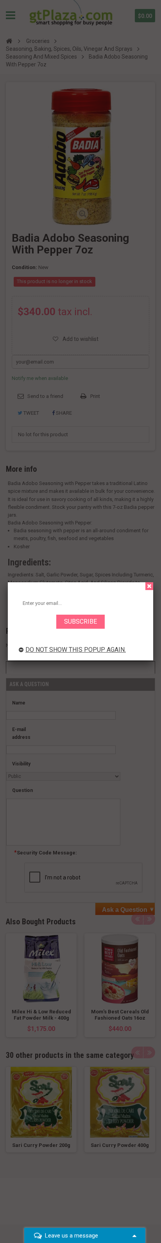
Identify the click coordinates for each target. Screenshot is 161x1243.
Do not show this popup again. (75, 649)
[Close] (149, 586)
